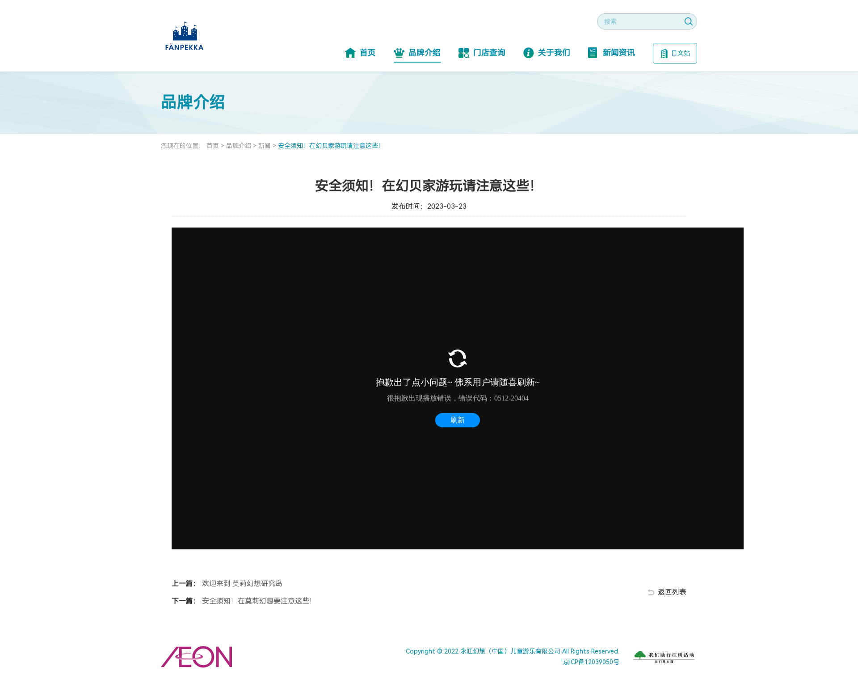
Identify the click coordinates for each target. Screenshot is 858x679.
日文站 (680, 53)
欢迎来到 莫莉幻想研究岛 (241, 583)
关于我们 (554, 52)
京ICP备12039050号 (591, 662)
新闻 (264, 145)
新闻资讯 (619, 52)
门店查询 (489, 52)
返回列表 (672, 592)
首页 (368, 52)
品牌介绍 (424, 52)
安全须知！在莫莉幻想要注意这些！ (258, 601)
